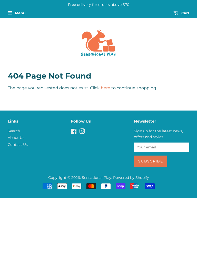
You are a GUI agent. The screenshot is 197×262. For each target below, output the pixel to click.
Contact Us (18, 145)
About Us (16, 138)
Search (14, 131)
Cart (184, 13)
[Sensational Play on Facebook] (74, 132)
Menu (20, 13)
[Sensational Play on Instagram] (82, 132)
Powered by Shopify (131, 178)
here (105, 87)
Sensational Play (96, 178)
